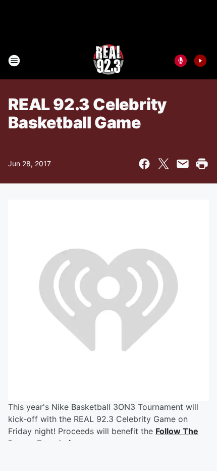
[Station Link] (108, 60)
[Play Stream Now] (200, 61)
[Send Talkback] (181, 61)
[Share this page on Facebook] (144, 164)
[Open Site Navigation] (14, 61)
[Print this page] (202, 164)
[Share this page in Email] (183, 164)
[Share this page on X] (163, 164)
